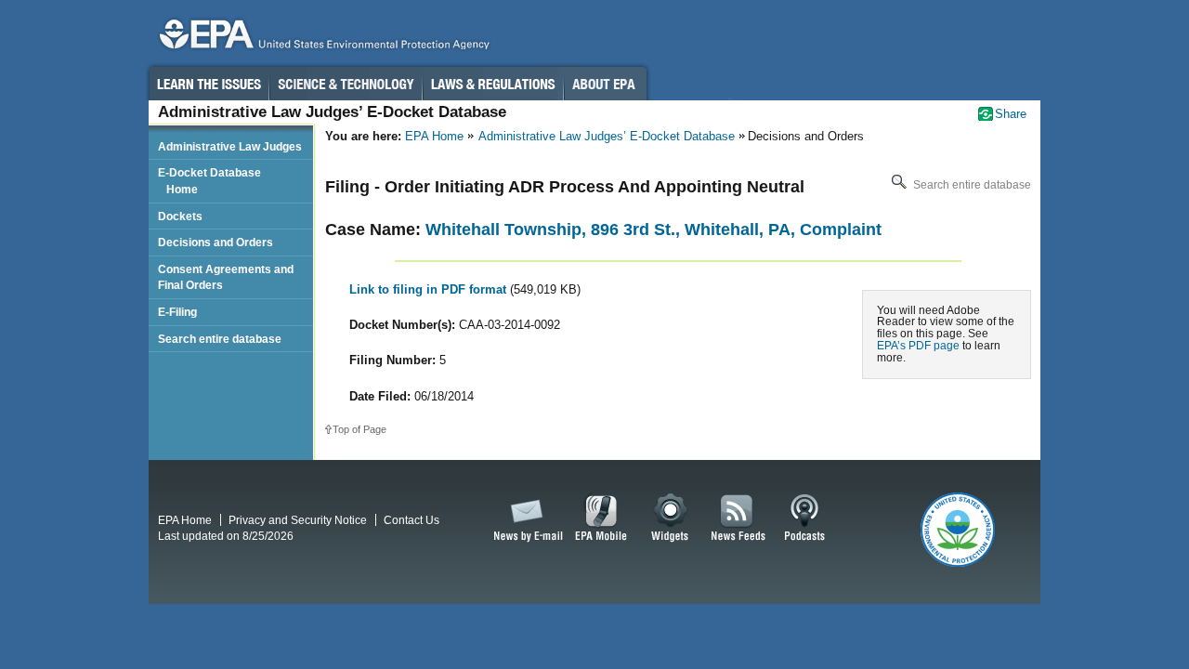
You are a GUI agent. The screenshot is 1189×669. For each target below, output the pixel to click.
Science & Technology (345, 83)
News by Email (525, 518)
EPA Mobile (601, 518)
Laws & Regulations (493, 83)
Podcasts (804, 518)
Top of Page (359, 429)
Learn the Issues (208, 83)
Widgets (671, 518)
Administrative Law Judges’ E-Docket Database (606, 136)
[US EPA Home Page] (321, 38)
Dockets (180, 216)
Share (1010, 114)
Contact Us (411, 520)
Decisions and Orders (215, 242)
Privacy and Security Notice (298, 520)
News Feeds (738, 518)
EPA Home (434, 136)
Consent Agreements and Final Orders (226, 277)
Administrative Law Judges (230, 146)
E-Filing (177, 312)
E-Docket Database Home (209, 180)
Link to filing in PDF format (429, 289)
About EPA (605, 83)
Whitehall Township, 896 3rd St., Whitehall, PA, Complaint (653, 229)
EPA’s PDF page (918, 345)
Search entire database (970, 184)
